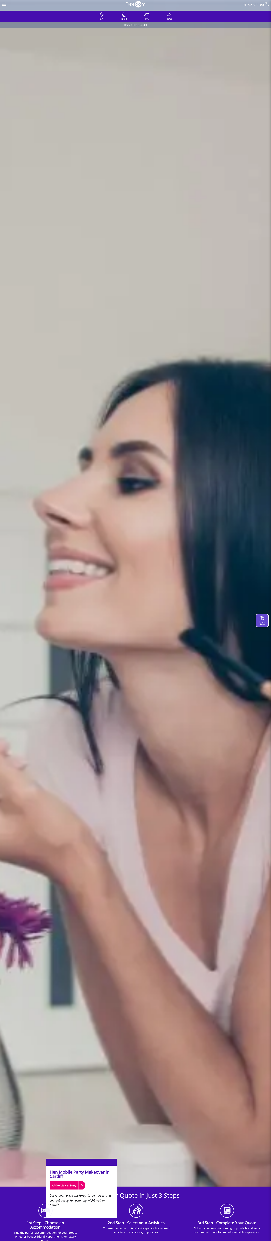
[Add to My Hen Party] (67, 1191)
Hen (135, 25)
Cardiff (143, 25)
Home (127, 25)
